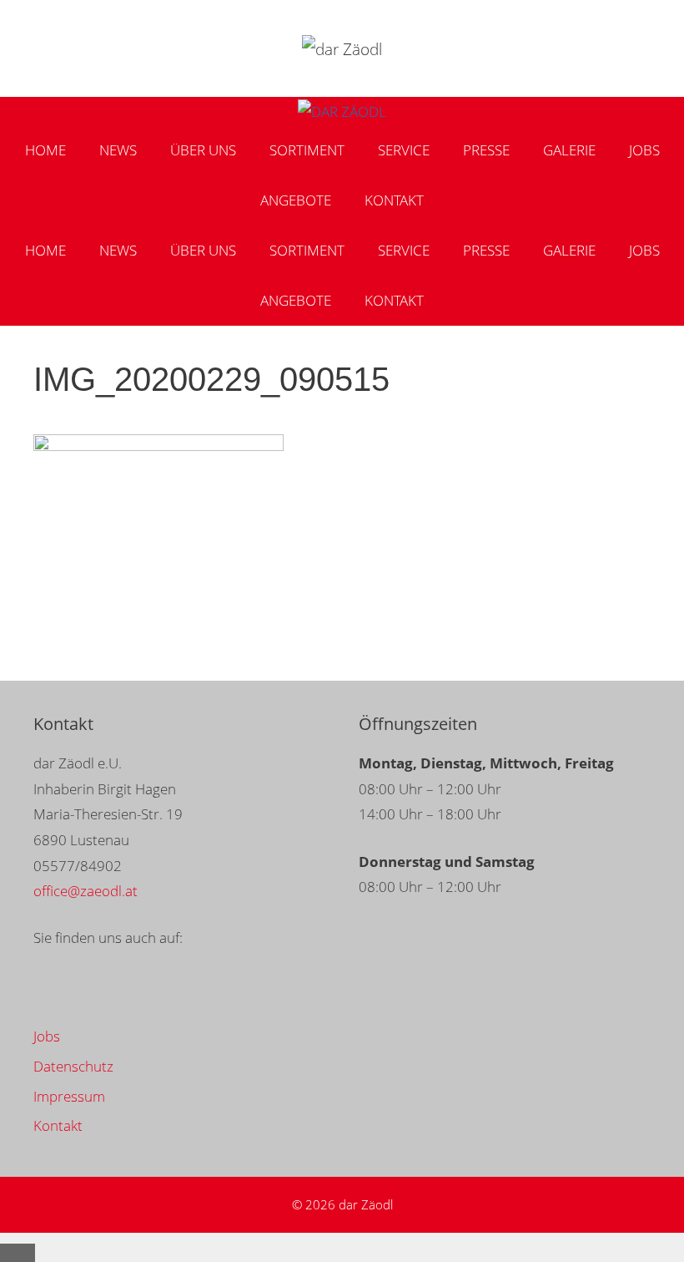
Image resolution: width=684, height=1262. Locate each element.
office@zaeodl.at (85, 890)
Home (45, 150)
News (118, 150)
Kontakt (394, 200)
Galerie (569, 150)
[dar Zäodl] (342, 112)
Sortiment (307, 150)
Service (404, 150)
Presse (486, 150)
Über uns (203, 150)
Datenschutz (73, 1066)
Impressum (69, 1096)
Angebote (295, 200)
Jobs (644, 150)
